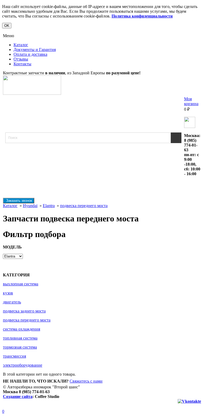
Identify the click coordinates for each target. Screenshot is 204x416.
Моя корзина (191, 101)
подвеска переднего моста (84, 205)
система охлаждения (21, 329)
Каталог (21, 44)
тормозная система (20, 347)
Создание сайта (17, 396)
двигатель (12, 302)
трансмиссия (14, 356)
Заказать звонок (18, 201)
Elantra (49, 205)
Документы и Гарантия (35, 49)
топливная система (20, 338)
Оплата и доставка (30, 54)
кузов (8, 293)
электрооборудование (22, 365)
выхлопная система (20, 284)
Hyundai (30, 205)
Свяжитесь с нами (86, 381)
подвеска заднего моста (24, 311)
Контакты (22, 64)
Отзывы (21, 59)
